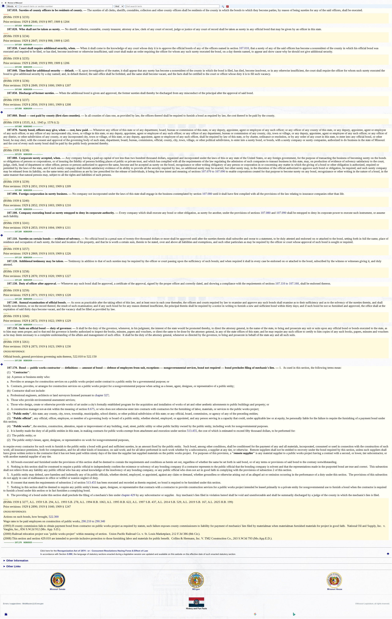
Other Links (13, 566)
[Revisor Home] (6, 615)
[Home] (3, 6)
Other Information (17, 560)
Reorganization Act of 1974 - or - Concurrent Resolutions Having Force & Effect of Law (102, 550)
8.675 (91, 409)
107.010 (244, 48)
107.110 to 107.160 (287, 283)
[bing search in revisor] (294, 615)
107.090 (281, 212)
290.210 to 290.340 (93, 521)
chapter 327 (102, 395)
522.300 (54, 516)
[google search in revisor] (255, 614)
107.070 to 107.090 (213, 171)
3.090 (69, 554)
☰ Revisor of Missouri (12, 3)
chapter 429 (128, 495)
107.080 (207, 193)
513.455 (192, 430)
